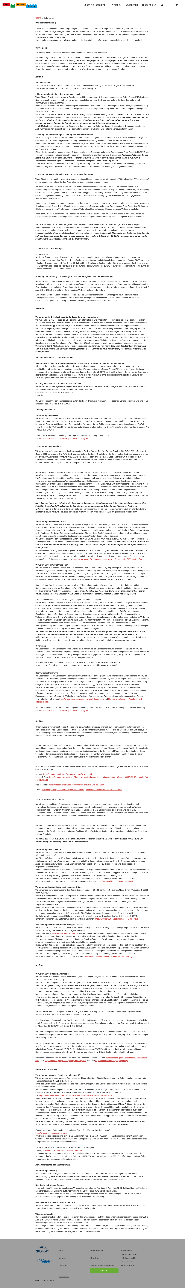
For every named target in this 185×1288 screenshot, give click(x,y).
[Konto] (162, 5)
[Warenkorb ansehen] (176, 5)
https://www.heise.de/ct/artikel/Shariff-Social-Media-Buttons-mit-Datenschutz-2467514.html (77, 1095)
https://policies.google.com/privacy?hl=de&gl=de (65, 1061)
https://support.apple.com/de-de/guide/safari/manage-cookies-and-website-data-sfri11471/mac (82, 790)
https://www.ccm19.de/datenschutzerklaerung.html (116, 919)
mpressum (62, 1258)
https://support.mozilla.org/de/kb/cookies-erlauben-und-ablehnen (76, 785)
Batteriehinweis (64, 1277)
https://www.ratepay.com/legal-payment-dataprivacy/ (81, 699)
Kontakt (61, 1250)
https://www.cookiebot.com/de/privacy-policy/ (116, 881)
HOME (38, 18)
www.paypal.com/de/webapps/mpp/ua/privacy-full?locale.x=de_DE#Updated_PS (107, 559)
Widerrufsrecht (95, 1258)
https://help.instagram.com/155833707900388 (62, 1150)
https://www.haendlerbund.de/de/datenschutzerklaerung (108, 956)
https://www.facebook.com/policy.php (51, 1133)
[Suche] (169, 4)
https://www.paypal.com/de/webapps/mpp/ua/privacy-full (64, 438)
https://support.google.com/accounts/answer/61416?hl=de (68, 774)
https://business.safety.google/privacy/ (111, 1061)
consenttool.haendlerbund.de (65, 933)
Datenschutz (49, 18)
